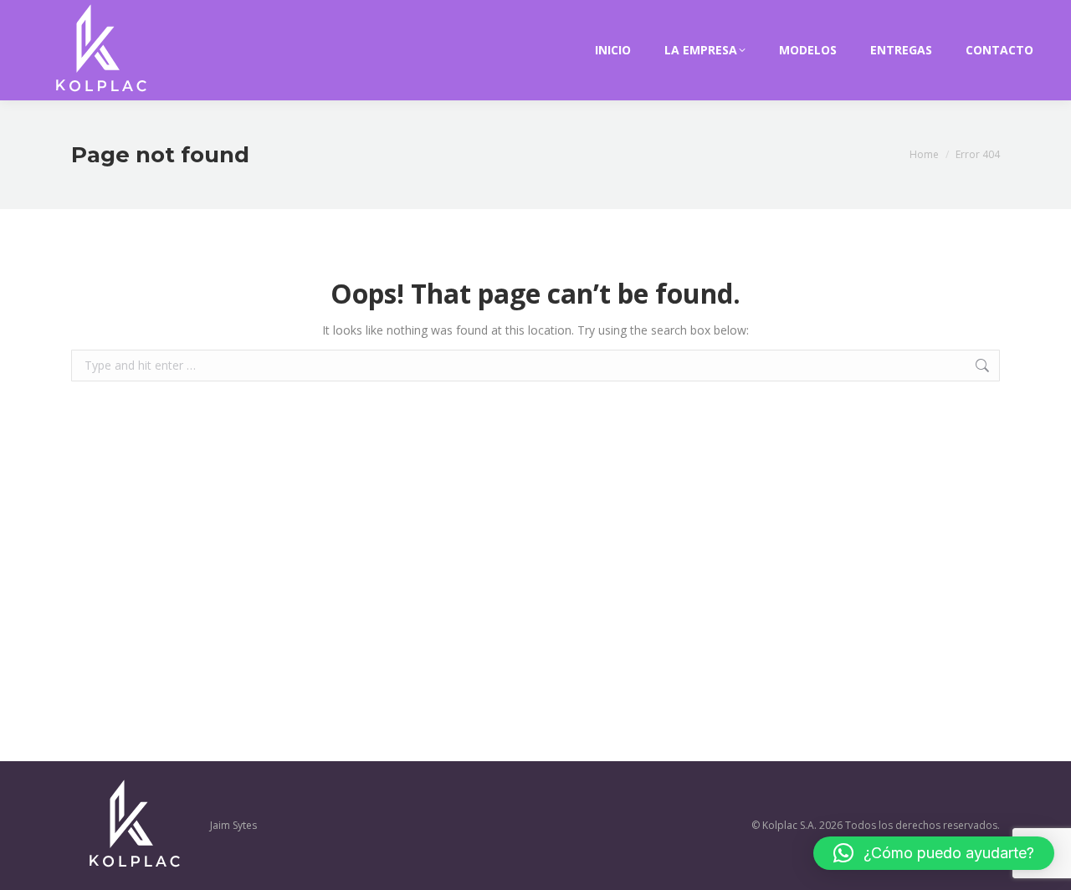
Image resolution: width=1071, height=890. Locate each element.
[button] (933, 853)
